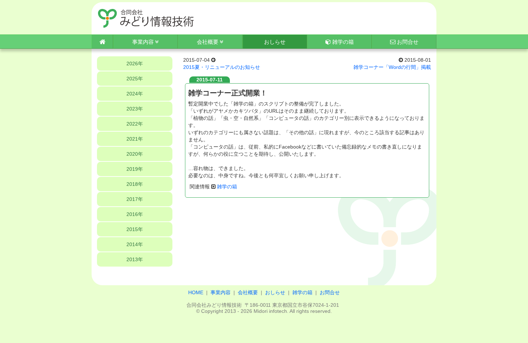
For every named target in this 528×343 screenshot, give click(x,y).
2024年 (134, 94)
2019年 (134, 169)
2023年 (134, 109)
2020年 (134, 154)
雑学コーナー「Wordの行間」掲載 (392, 67)
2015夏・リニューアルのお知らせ (221, 67)
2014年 (134, 244)
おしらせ (275, 292)
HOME (195, 292)
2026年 (134, 63)
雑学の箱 (342, 42)
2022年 (134, 124)
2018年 (134, 184)
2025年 (134, 78)
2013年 (134, 259)
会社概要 (208, 42)
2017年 (134, 199)
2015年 (134, 229)
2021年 (134, 139)
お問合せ (406, 42)
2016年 (134, 214)
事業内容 (143, 42)
